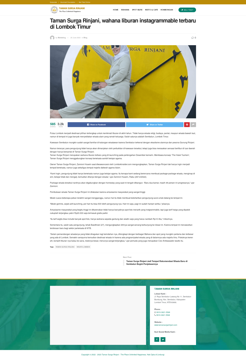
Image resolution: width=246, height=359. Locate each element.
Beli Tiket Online (84, 2)
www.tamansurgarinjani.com (165, 325)
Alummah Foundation (67, 2)
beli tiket (188, 10)
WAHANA (125, 9)
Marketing (62, 37)
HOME (115, 9)
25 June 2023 (75, 37)
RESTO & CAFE (151, 9)
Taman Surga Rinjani (65, 247)
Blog (85, 37)
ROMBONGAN (167, 9)
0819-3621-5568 (163, 312)
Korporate (53, 2)
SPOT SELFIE (137, 9)
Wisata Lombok (83, 247)
